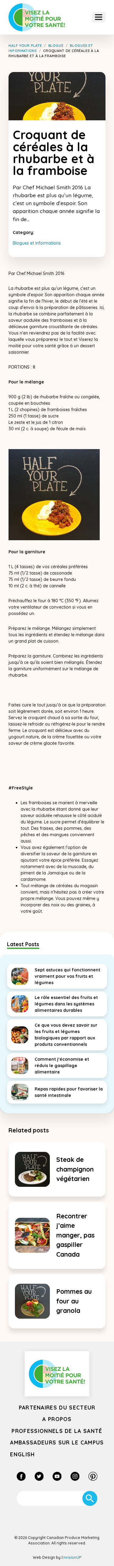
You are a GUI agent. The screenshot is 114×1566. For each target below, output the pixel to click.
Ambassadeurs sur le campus (57, 1442)
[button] (99, 17)
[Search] (89, 1498)
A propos (57, 1419)
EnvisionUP (71, 1557)
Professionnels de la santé (57, 1430)
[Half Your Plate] (37, 17)
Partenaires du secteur (57, 1407)
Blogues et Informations (37, 243)
